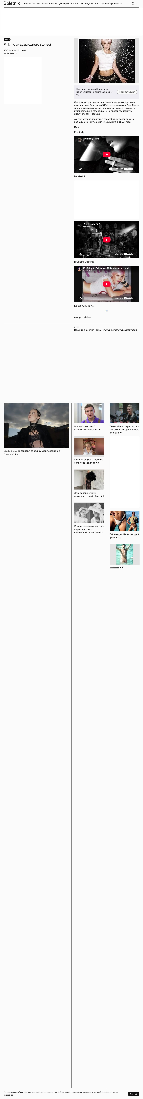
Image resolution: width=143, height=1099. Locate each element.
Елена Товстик (49, 3)
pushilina (86, 317)
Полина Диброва (89, 3)
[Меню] (138, 3)
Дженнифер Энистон (111, 3)
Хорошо (133, 1094)
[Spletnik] (12, 3)
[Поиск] (133, 3)
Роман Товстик (32, 3)
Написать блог (127, 92)
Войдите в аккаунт (84, 330)
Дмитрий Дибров (68, 3)
